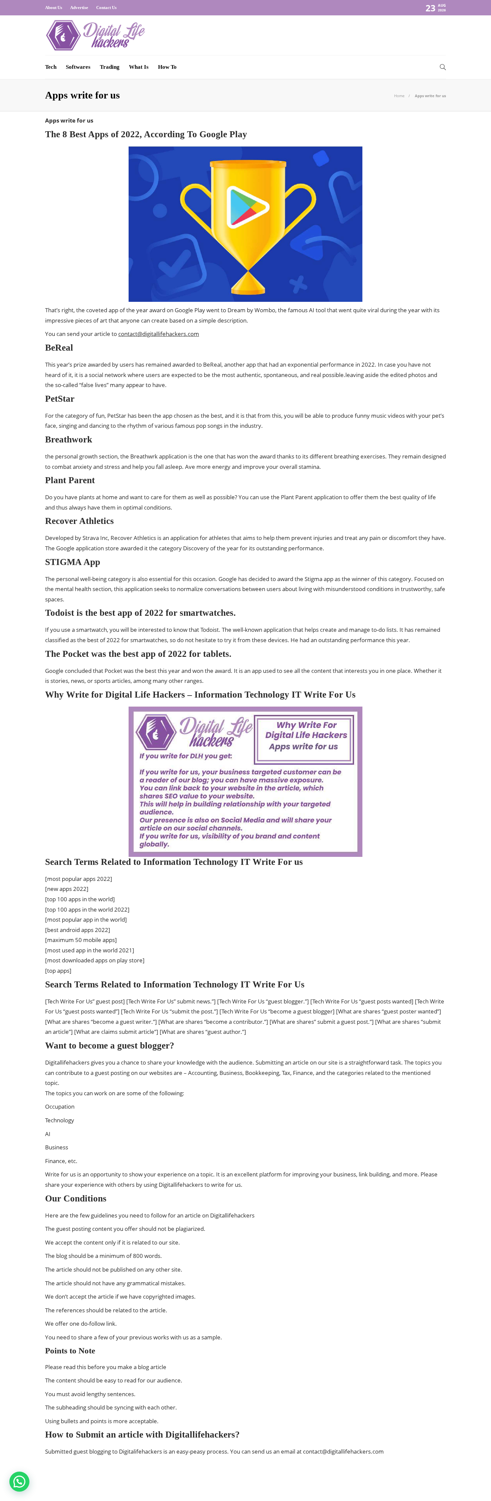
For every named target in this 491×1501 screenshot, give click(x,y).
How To (167, 67)
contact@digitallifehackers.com (158, 334)
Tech (50, 67)
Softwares (78, 67)
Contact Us (106, 7)
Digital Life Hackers (428, 1476)
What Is (139, 67)
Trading (110, 67)
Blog (371, 1485)
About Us (53, 7)
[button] (19, 1482)
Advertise (79, 7)
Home (399, 95)
